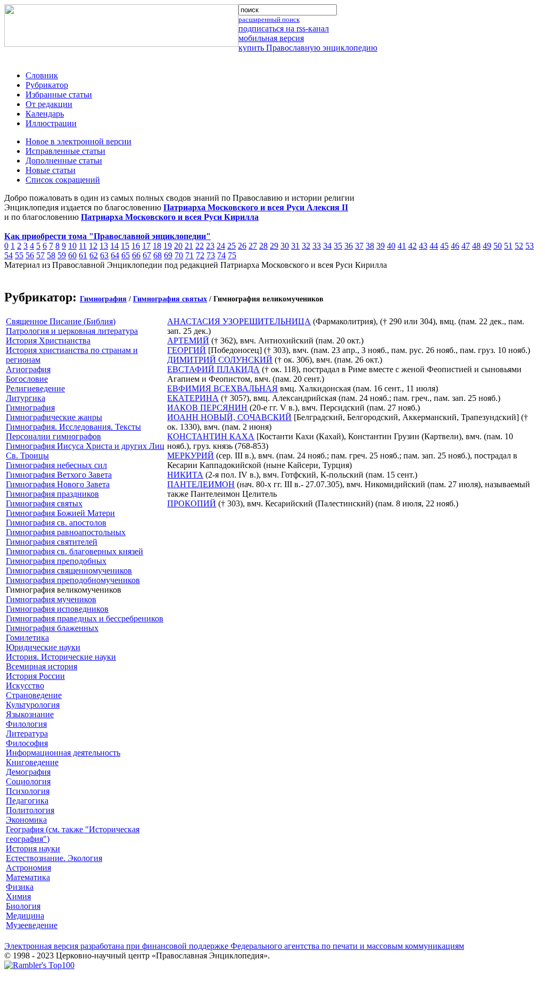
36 (348, 245)
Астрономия (28, 867)
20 (178, 245)
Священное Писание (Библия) (60, 321)
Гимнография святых (170, 299)
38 (370, 245)
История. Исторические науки (61, 656)
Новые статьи (51, 170)
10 (72, 245)
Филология (26, 723)
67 (147, 255)
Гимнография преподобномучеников (73, 580)
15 (125, 245)
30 (284, 245)
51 (508, 245)
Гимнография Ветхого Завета (59, 474)
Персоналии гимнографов (53, 436)
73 (211, 255)
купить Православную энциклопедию (307, 47)
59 (61, 255)
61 (83, 255)
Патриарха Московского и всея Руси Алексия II (255, 207)
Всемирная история (41, 666)
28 (263, 245)
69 (168, 255)
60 (72, 255)
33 (316, 245)
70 (179, 255)
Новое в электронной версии (78, 141)
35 (338, 245)
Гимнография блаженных (52, 628)
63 (104, 255)
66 (136, 255)
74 (221, 255)
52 (519, 245)
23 (210, 245)
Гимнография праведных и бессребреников (84, 618)
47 (465, 245)
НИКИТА (185, 474)
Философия (27, 743)
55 (19, 255)
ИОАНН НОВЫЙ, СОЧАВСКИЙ (229, 417)
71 (189, 255)
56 (30, 255)
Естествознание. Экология (54, 858)
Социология (28, 781)
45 (444, 245)
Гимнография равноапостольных (66, 532)
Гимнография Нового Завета (58, 484)
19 (167, 245)
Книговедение (32, 762)
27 (253, 245)
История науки (33, 848)
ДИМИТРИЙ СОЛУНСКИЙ (219, 359)
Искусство (25, 685)
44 (434, 245)
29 (274, 245)
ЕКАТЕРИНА (193, 398)
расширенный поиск (269, 19)
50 (497, 245)
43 (423, 245)
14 (114, 245)
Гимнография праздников (52, 493)
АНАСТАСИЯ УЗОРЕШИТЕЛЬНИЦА (239, 321)
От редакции (49, 104)
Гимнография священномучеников (69, 570)
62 (93, 255)
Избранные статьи (59, 94)
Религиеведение (35, 388)
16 (135, 245)
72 (200, 255)
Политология (30, 810)
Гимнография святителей (51, 541)
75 (232, 255)
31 (295, 245)
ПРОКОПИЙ (191, 503)
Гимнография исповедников (57, 608)
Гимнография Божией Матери (60, 513)
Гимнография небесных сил (56, 465)
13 (104, 245)
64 (115, 255)
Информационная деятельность (63, 752)
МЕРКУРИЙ (190, 455)
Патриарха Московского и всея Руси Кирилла (170, 217)
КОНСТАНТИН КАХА (210, 436)
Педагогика (27, 800)
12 (93, 245)
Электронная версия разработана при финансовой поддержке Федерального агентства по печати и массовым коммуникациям (234, 945)
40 (391, 245)
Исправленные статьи (65, 150)
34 (327, 245)
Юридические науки (43, 647)
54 (8, 255)
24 (221, 245)
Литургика (25, 398)
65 (125, 255)
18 (157, 245)
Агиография (28, 369)
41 (402, 245)
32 (306, 245)
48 (476, 245)
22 (199, 245)
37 (359, 245)
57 (40, 255)
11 (83, 245)
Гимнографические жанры (54, 417)
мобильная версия (271, 38)
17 (146, 245)
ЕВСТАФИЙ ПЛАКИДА (213, 369)
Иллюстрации (51, 123)
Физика (20, 886)
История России (35, 675)
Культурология (33, 704)
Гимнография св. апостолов (56, 522)
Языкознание (30, 714)
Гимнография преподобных (56, 560)
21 (189, 245)
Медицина (25, 915)
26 (242, 245)
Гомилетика (27, 637)
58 (51, 255)
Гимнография (103, 299)
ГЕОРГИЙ (186, 350)
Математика (28, 877)
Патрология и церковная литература (72, 330)
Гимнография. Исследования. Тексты (73, 426)
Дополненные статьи (64, 160)
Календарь (45, 113)
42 (412, 245)
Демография (28, 771)
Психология (27, 791)
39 (380, 245)
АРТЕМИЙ (188, 340)
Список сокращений (63, 179)
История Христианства (48, 340)
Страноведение (34, 695)
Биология (23, 906)
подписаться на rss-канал (283, 28)
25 (231, 245)
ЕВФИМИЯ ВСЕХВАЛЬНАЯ (222, 388)
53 (529, 245)
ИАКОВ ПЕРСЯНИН (207, 407)
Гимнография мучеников (51, 599)
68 (157, 255)
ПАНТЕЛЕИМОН (201, 484)
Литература (27, 733)
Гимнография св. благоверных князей (74, 551)
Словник (42, 75)
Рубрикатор (47, 84)
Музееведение (31, 925)
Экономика (26, 819)
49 (487, 245)
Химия (18, 896)
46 (455, 245)
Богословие (27, 378)
